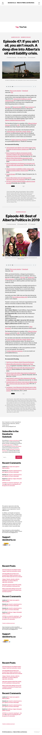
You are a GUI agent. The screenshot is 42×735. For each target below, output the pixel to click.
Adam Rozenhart (10, 399)
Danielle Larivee (10, 404)
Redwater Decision (14, 199)
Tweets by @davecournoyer (8, 623)
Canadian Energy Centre (23, 195)
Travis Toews (13, 410)
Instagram (18, 139)
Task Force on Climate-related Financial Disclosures (20, 362)
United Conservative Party (25, 200)
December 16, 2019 (23, 224)
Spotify (24, 131)
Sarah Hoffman (26, 409)
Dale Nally (33, 402)
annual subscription (16, 446)
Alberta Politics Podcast (15, 194)
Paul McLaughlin (29, 198)
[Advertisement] (21, 13)
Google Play (19, 131)
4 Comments (32, 224)
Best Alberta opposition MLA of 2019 (28, 401)
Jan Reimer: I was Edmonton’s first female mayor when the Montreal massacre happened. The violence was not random (21, 389)
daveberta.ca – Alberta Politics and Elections (16, 732)
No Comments (32, 57)
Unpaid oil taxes (10, 174)
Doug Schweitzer (10, 405)
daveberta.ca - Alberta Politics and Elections (21, 2)
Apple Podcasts (11, 131)
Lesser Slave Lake (23, 408)
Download (25, 90)
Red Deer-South (19, 409)
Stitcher (29, 131)
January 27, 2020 (22, 57)
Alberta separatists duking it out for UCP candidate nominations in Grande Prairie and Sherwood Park (11, 590)
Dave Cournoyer (13, 57)
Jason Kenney (23, 196)
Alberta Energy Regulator (21, 191)
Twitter (13, 139)
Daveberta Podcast (26, 37)
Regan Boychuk (17, 107)
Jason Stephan (10, 408)
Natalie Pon (31, 277)
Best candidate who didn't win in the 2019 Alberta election (18, 402)
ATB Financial (14, 195)
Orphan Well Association (15, 198)
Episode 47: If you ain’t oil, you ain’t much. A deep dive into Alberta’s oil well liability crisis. (21, 47)
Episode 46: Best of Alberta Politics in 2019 (21, 218)
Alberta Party (22, 399)
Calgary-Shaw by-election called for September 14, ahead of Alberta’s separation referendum (10, 581)
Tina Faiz (7, 107)
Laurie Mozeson (16, 408)
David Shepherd (32, 404)
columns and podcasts (14, 440)
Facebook (24, 139)
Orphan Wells (23, 198)
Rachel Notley (13, 409)
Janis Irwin (33, 406)
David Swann (17, 196)
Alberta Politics (15, 37)
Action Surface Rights (11, 191)
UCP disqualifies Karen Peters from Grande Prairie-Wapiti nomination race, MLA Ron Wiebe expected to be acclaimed (12, 575)
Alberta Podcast (23, 192)
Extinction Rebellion (20, 406)
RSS (12, 92)
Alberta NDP (16, 192)
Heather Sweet (27, 406)
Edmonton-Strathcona (11, 406)
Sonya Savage (13, 200)
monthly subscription (8, 444)
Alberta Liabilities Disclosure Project (15, 120)
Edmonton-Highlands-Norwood (28, 405)
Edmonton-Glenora (18, 405)
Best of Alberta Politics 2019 (19, 297)
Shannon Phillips (32, 409)
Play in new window (15, 90)
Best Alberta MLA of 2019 (15, 401)
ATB (18, 125)
